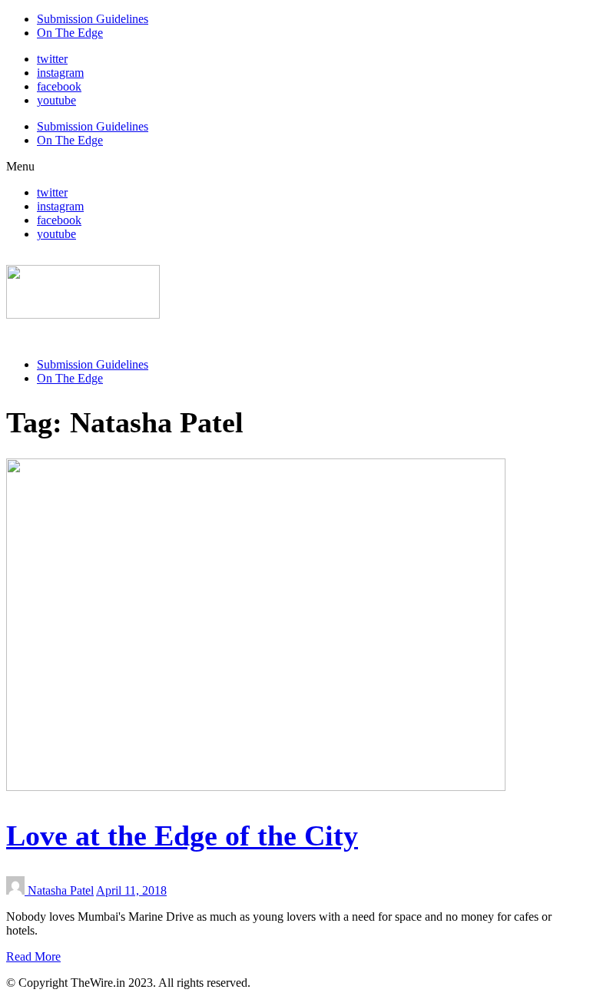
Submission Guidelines (92, 18)
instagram (60, 72)
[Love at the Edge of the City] (255, 786)
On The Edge (70, 32)
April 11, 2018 (131, 890)
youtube (56, 100)
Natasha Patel (61, 890)
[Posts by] (17, 890)
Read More (33, 956)
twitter (52, 58)
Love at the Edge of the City (182, 835)
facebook (59, 86)
